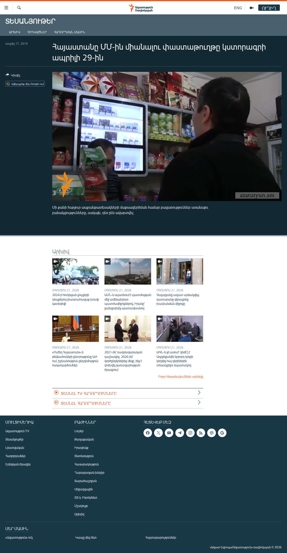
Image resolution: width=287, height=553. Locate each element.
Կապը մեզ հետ (86, 537)
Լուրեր (78, 431)
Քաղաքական (84, 439)
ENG (238, 8)
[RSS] (201, 433)
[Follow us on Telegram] (179, 433)
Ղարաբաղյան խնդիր (89, 472)
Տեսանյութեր (14, 439)
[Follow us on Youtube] (169, 433)
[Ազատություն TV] (251, 7)
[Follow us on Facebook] (148, 433)
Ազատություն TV (17, 431)
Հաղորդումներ (15, 456)
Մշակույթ (81, 506)
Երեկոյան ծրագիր (17, 464)
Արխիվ (14, 32)
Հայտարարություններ (160, 537)
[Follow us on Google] (222, 433)
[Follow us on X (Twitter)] (158, 433)
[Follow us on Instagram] (190, 433)
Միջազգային (83, 489)
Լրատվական (14, 447)
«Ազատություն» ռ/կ (19, 537)
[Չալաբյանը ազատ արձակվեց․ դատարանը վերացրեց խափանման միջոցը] (180, 271)
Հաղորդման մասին (69, 32)
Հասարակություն (86, 464)
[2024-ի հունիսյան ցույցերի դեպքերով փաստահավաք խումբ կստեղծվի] (75, 271)
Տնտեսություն (83, 456)
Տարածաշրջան (85, 481)
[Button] (13, 76)
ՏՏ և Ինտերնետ (85, 497)
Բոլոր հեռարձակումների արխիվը (180, 376)
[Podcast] (211, 433)
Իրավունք (81, 447)
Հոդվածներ (37, 32)
